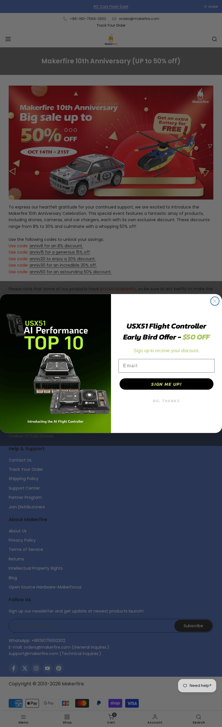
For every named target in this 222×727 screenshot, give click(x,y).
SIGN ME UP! (166, 384)
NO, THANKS (166, 401)
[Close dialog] (215, 301)
